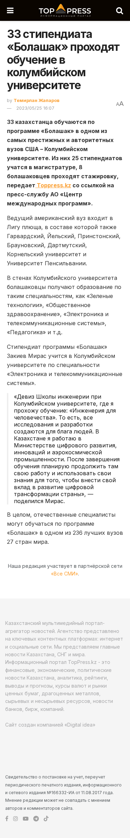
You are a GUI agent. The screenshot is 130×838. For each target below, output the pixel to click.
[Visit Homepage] (65, 10)
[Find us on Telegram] (36, 819)
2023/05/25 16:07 (35, 108)
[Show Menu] (10, 10)
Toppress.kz (53, 185)
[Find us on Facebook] (6, 819)
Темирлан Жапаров (37, 100)
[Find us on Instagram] (15, 819)
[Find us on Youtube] (25, 819)
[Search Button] (119, 10)
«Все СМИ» (64, 574)
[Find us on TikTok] (46, 819)
